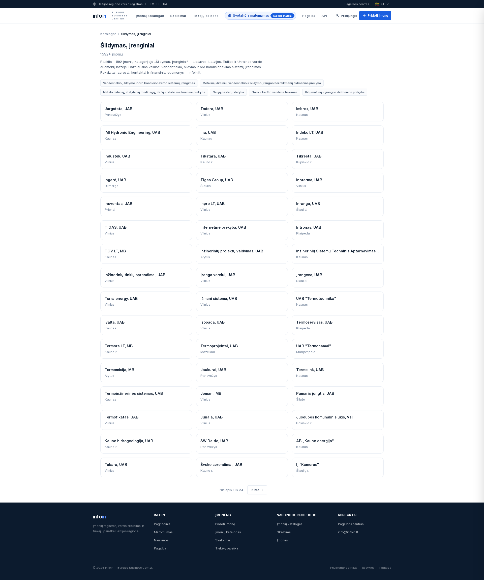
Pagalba (308, 15)
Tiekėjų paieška (205, 15)
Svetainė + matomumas (262, 15)
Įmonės (282, 540)
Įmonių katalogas (150, 15)
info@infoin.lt (348, 532)
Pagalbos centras (357, 4)
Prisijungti (349, 15)
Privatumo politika (343, 567)
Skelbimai (178, 15)
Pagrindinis (162, 524)
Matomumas (163, 532)
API (324, 15)
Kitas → (257, 490)
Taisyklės (368, 567)
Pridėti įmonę (378, 15)
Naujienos (161, 540)
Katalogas (108, 34)
